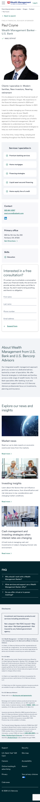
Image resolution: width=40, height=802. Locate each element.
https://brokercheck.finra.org (12, 735)
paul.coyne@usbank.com (14, 213)
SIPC (34, 705)
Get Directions (10, 241)
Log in (35, 3)
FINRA (29, 705)
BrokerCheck (12, 737)
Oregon (25, 9)
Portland (31, 9)
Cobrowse (6, 782)
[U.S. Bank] (19, 3)
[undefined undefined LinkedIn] (5, 218)
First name (8, 297)
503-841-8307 (9, 210)
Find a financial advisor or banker (11, 9)
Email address (9, 319)
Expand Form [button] (12, 326)
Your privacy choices (30, 774)
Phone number (9, 311)
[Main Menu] (3, 3)
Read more (6, 454)
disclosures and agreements (22, 695)
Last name (7, 304)
